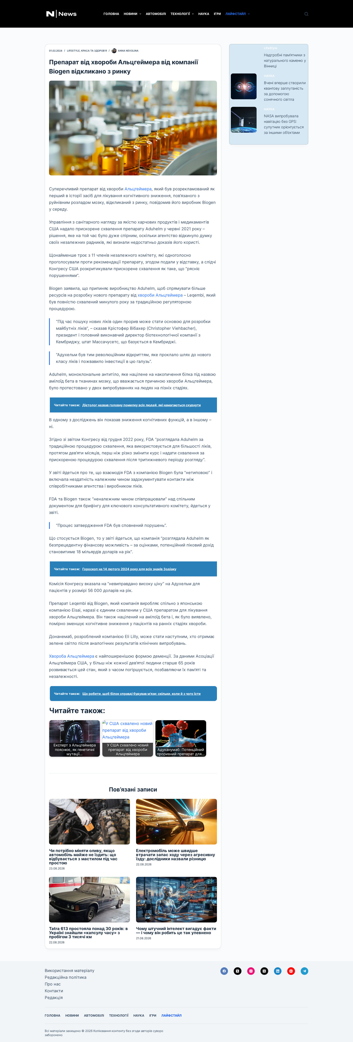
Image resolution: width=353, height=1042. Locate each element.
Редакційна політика (65, 977)
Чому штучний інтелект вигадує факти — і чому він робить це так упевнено (176, 930)
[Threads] (264, 971)
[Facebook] (224, 971)
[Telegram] (304, 971)
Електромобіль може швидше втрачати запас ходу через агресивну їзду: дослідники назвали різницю (175, 854)
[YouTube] (291, 971)
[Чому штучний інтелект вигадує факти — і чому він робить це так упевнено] (176, 899)
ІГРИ (217, 14)
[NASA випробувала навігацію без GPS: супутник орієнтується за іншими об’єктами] (244, 120)
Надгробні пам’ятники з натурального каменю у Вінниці (285, 60)
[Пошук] (306, 14)
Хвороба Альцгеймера (71, 656)
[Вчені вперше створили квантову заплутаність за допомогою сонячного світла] (244, 86)
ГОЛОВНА (111, 14)
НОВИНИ (130, 14)
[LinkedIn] (278, 971)
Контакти (54, 990)
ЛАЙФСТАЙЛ (236, 14)
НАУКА (203, 14)
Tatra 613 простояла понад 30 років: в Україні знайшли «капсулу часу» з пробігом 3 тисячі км (88, 932)
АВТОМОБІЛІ (156, 14)
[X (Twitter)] (237, 971)
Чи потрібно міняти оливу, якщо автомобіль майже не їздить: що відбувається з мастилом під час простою (83, 856)
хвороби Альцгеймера (160, 295)
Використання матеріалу (69, 970)
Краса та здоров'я (94, 50)
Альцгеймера (138, 188)
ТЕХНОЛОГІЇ (180, 14)
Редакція (54, 997)
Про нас (53, 984)
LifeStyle (73, 50)
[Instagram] (251, 971)
